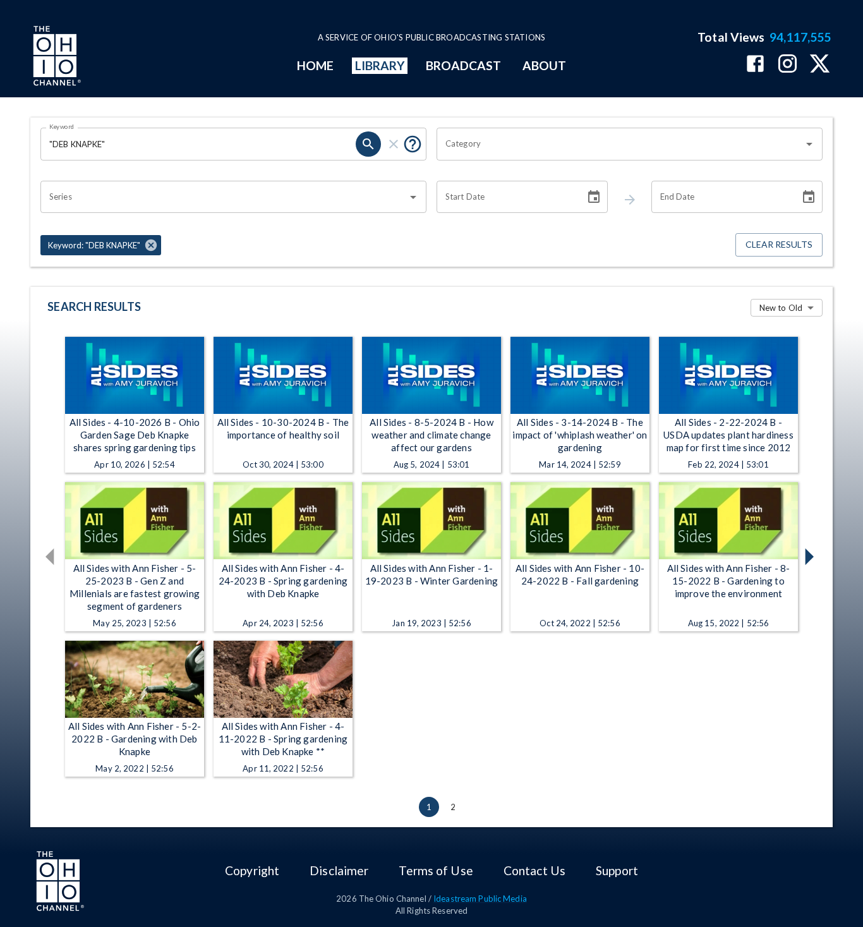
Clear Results (778, 244)
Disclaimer (339, 870)
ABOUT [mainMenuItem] (544, 65)
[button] (100, 245)
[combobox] (620, 144)
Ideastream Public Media (480, 899)
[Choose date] (594, 197)
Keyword (62, 126)
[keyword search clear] (393, 144)
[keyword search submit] (368, 144)
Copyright (252, 870)
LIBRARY (380, 65)
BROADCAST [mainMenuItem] (464, 65)
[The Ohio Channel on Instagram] (787, 64)
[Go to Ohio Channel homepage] (55, 57)
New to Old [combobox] (780, 308)
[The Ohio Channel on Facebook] (755, 64)
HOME (315, 65)
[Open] (809, 144)
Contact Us (534, 870)
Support (617, 870)
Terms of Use (436, 870)
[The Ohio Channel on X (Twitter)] (820, 64)
